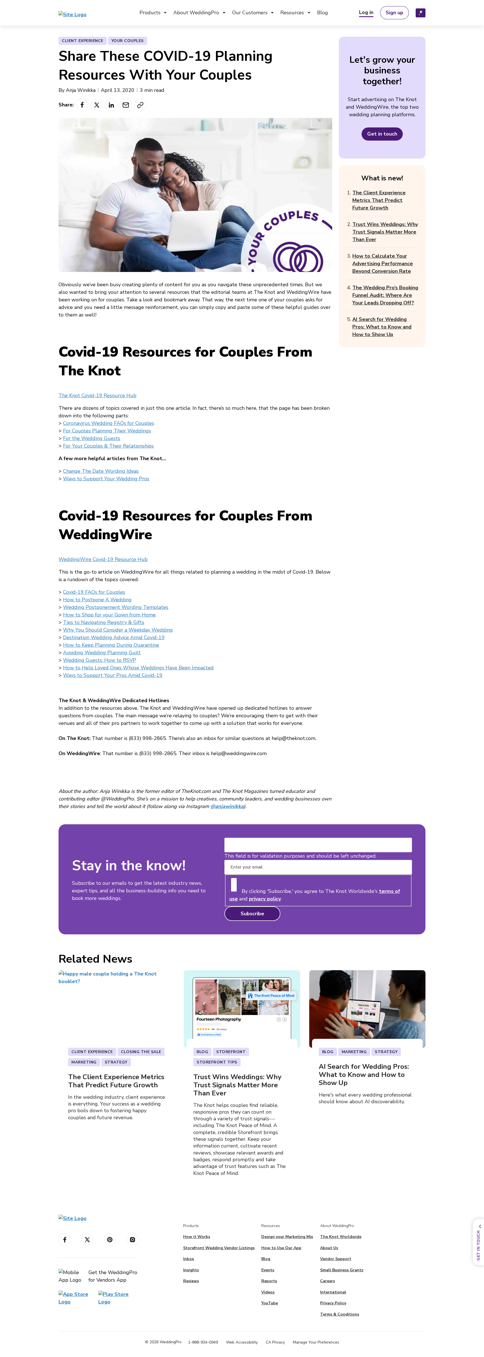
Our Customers (249, 12)
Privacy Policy (333, 1303)
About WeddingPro (196, 12)
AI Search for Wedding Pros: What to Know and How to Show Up (381, 327)
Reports (269, 1281)
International (333, 1292)
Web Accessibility (242, 1342)
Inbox (188, 1258)
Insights (191, 1270)
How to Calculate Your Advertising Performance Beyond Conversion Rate (382, 263)
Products (149, 12)
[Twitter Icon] (87, 1239)
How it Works (196, 1236)
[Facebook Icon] (65, 1239)
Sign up (394, 12)
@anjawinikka (227, 806)
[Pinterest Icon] (110, 1239)
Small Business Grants (341, 1270)
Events (267, 1270)
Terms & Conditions (339, 1314)
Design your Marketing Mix (287, 1236)
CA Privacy (275, 1342)
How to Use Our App (281, 1248)
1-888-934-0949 (203, 1342)
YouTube (269, 1303)
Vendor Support (335, 1258)
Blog (322, 12)
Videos (267, 1292)
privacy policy (265, 898)
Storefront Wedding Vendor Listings (219, 1248)
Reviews (191, 1281)
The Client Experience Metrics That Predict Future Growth (379, 200)
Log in (366, 12)
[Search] (420, 12)
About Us (329, 1248)
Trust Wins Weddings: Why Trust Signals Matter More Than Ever (385, 232)
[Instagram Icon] (132, 1239)
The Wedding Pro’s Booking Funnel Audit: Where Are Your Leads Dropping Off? (385, 295)
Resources (292, 12)
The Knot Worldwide (340, 1236)
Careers (327, 1281)
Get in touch (382, 134)
